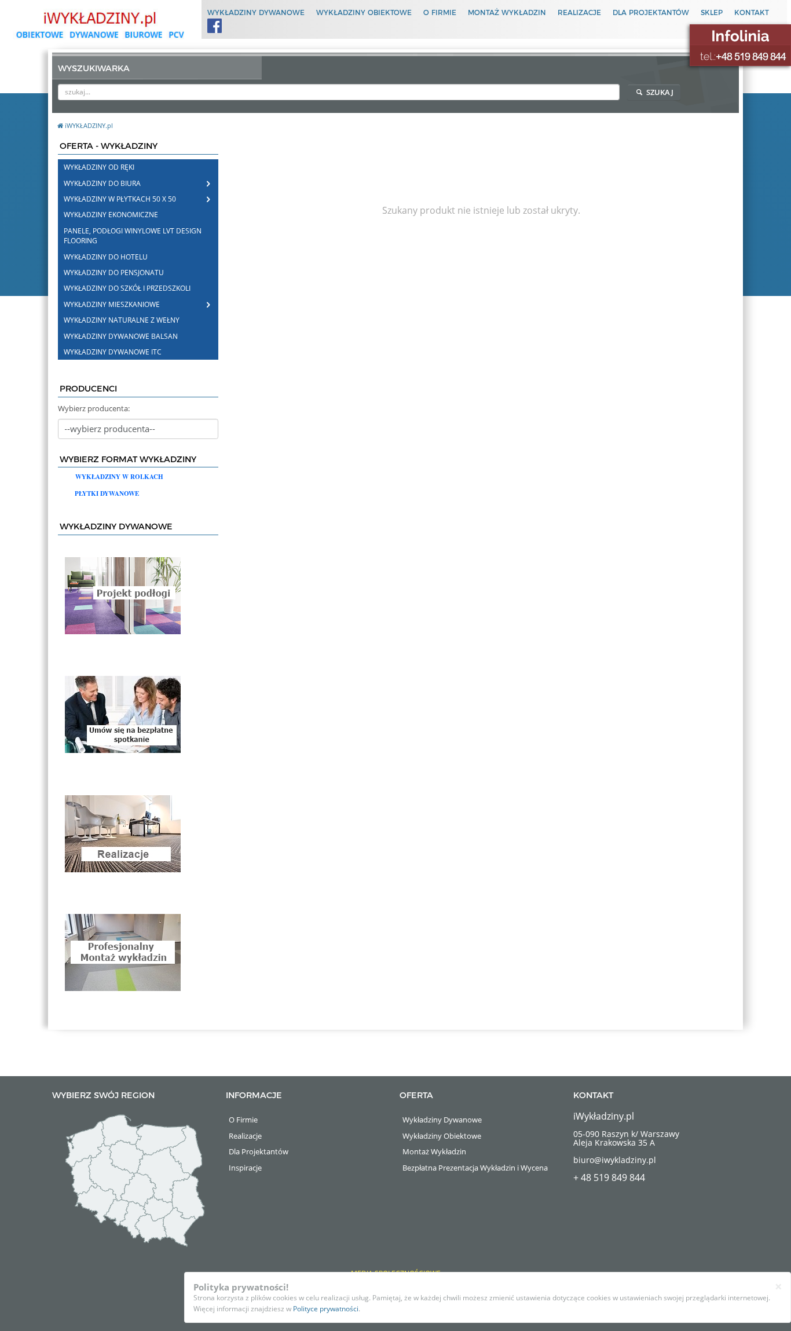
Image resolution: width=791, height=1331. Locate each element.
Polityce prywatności (325, 1308)
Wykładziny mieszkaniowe (112, 304)
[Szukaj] (611, 91)
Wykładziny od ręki (99, 167)
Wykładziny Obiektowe (364, 12)
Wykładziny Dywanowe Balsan (121, 336)
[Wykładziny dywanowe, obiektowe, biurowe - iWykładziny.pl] (99, 24)
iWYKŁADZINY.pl (89, 125)
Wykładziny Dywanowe (256, 12)
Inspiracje (245, 1167)
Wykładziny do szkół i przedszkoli (127, 288)
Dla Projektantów (651, 12)
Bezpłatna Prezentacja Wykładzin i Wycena (475, 1167)
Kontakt (751, 12)
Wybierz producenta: (94, 408)
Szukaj (658, 92)
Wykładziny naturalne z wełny (122, 320)
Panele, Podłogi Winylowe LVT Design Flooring (133, 235)
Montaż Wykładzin (507, 12)
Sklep (712, 12)
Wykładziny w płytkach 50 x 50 (120, 199)
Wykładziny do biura (102, 183)
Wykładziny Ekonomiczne (111, 214)
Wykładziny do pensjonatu (114, 272)
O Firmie (439, 12)
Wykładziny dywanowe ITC (113, 352)
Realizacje (579, 12)
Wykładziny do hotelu (106, 257)
